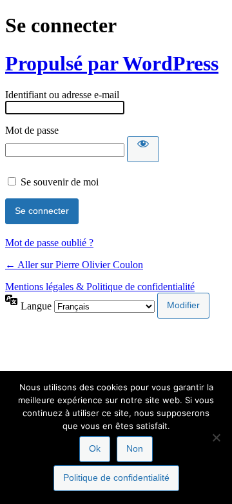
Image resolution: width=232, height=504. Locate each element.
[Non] (215, 437)
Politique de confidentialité (116, 477)
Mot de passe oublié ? (49, 242)
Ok (95, 448)
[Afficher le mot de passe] (143, 149)
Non (134, 448)
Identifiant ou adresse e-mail (62, 94)
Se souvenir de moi (60, 181)
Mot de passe (32, 130)
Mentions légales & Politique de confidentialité (100, 286)
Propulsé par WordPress (111, 63)
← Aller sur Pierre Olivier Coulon (74, 264)
